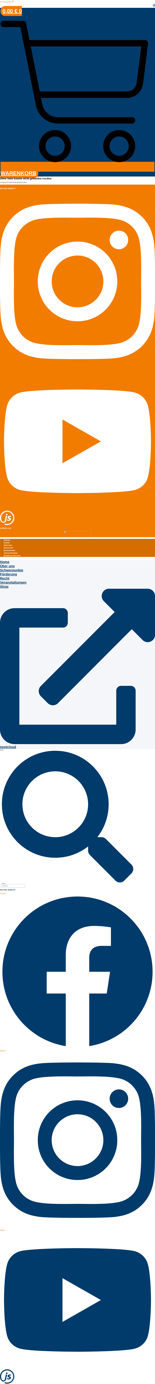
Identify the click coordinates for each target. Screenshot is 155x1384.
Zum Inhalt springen (6, 1)
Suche (1, 750)
